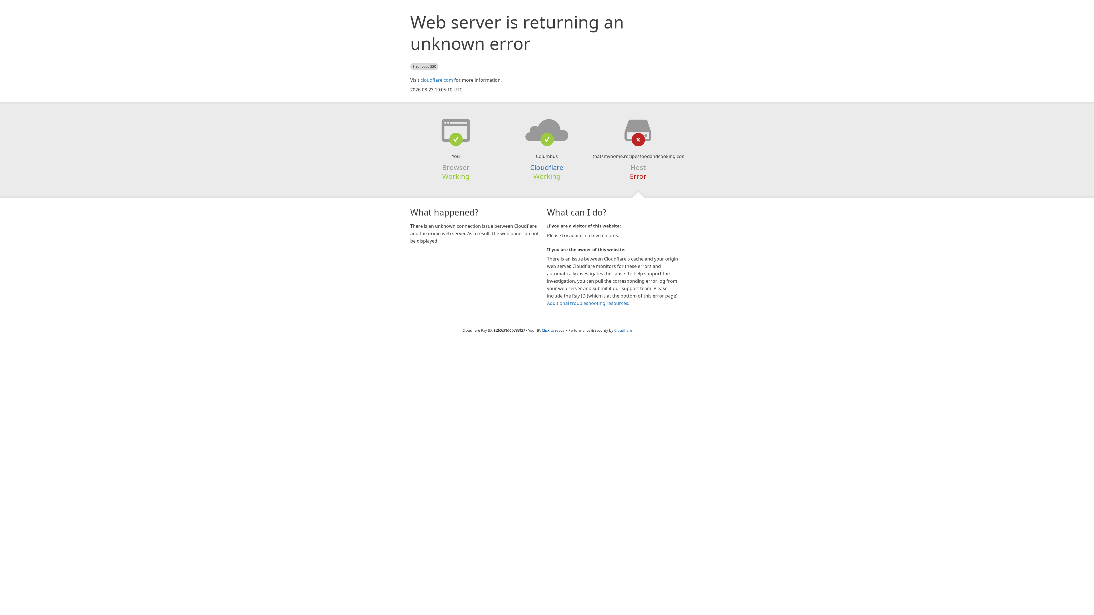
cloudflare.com (437, 80)
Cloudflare (547, 167)
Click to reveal (553, 330)
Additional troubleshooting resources (587, 303)
